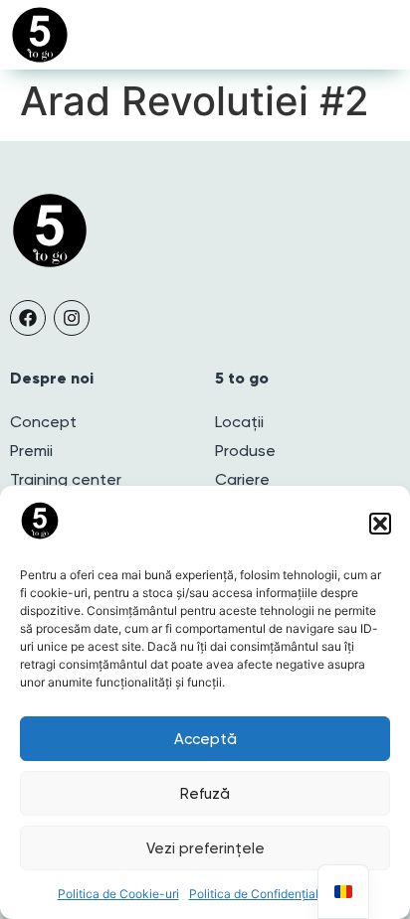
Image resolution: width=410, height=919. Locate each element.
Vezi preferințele (205, 848)
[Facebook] (28, 318)
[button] (380, 524)
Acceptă (205, 739)
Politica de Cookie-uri (118, 893)
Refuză (205, 794)
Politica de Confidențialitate (266, 893)
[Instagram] (72, 318)
